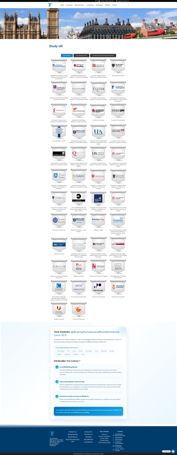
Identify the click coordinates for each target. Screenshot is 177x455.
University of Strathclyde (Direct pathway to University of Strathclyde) (98, 209)
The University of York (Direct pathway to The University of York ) (79, 99)
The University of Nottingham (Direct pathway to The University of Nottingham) (118, 99)
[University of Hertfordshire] (118, 110)
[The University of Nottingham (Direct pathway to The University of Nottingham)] (118, 88)
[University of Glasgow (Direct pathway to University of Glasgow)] (118, 175)
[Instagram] (97, 1)
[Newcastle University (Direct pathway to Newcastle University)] (78, 131)
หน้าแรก (62, 5)
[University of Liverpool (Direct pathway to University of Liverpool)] (59, 198)
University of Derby (59, 254)
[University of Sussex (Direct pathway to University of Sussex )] (98, 153)
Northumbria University (118, 75)
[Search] (128, 5)
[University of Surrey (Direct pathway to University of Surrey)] (78, 175)
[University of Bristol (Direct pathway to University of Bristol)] (98, 66)
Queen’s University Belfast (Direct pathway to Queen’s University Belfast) (78, 165)
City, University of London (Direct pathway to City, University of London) (118, 165)
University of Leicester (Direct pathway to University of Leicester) (98, 187)
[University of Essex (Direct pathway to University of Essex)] (59, 110)
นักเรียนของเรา (99, 5)
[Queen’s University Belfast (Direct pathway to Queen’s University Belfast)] (78, 153)
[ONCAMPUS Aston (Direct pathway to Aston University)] (78, 110)
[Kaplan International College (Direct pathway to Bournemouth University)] (98, 244)
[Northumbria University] (118, 66)
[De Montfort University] (98, 110)
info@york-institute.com (123, 1)
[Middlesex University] (78, 266)
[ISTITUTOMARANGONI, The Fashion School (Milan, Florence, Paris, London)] (78, 198)
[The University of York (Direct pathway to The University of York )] (78, 88)
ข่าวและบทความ (90, 5)
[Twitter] (101, 1)
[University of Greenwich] (59, 220)
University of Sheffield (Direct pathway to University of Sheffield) (59, 187)
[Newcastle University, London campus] (78, 220)
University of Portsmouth (98, 297)
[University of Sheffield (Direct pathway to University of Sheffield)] (59, 175)
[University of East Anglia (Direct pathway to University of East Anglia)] (98, 131)
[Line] (99, 1)
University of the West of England (98, 276)
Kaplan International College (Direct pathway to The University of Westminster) (118, 255)
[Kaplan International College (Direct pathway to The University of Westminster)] (118, 244)
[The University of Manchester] (78, 287)
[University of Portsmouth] (98, 287)
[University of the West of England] (98, 266)
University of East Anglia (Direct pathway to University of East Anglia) (98, 142)
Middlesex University (78, 276)
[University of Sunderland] (118, 287)
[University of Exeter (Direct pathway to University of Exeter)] (98, 88)
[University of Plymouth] (78, 309)
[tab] (67, 55)
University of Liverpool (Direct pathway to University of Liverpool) (59, 209)
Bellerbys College (98, 230)
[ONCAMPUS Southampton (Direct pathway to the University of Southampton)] (59, 66)
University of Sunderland (118, 297)
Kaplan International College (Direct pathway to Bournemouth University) (98, 255)
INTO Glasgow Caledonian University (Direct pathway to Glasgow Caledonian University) (59, 298)
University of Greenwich (59, 230)
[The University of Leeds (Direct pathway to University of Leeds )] (59, 153)
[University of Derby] (59, 244)
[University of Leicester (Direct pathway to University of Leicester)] (98, 175)
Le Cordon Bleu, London (59, 141)
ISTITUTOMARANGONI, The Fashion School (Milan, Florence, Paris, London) (78, 209)
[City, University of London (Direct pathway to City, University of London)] (118, 153)
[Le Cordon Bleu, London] (59, 131)
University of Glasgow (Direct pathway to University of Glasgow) (118, 187)
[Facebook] (95, 1)
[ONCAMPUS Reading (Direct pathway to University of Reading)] (78, 66)
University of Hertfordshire (118, 120)
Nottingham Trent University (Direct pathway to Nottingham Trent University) (79, 255)
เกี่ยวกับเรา (107, 5)
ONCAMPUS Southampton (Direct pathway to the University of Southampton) (59, 77)
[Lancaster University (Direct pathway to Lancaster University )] (118, 131)
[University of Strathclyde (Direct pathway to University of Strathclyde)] (98, 198)
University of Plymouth (79, 319)
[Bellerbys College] (98, 220)
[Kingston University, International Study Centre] (59, 266)
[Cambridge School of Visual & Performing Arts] (118, 266)
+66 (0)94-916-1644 (109, 1)
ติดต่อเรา (114, 5)
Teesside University (59, 319)
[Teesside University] (59, 309)
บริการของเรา (69, 5)
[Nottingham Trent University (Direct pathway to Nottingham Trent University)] (78, 244)
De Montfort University (98, 120)
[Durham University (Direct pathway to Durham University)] (59, 88)
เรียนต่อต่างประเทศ (79, 5)
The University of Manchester (78, 297)
